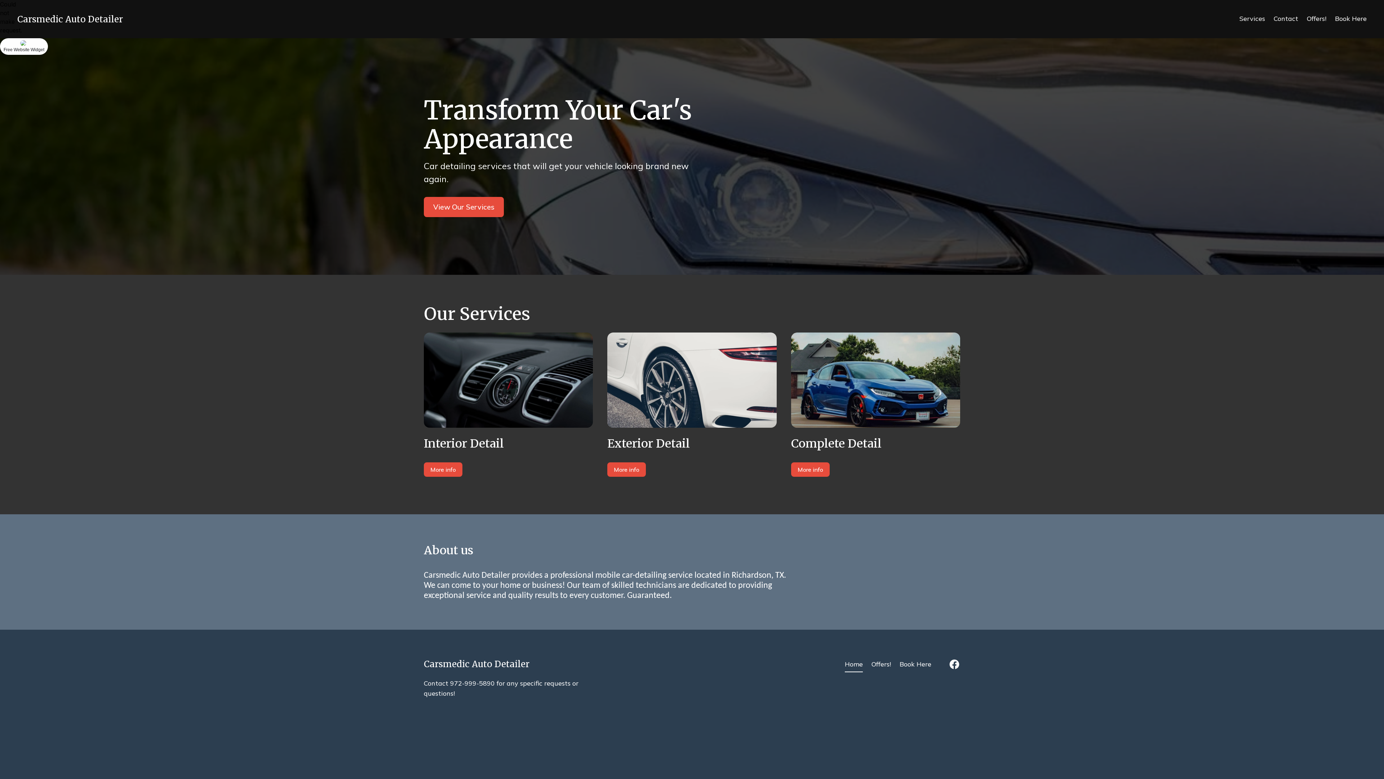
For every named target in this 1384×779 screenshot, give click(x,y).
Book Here (1351, 18)
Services (1252, 18)
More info (443, 469)
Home (854, 664)
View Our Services (463, 206)
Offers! (1316, 18)
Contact (1286, 18)
